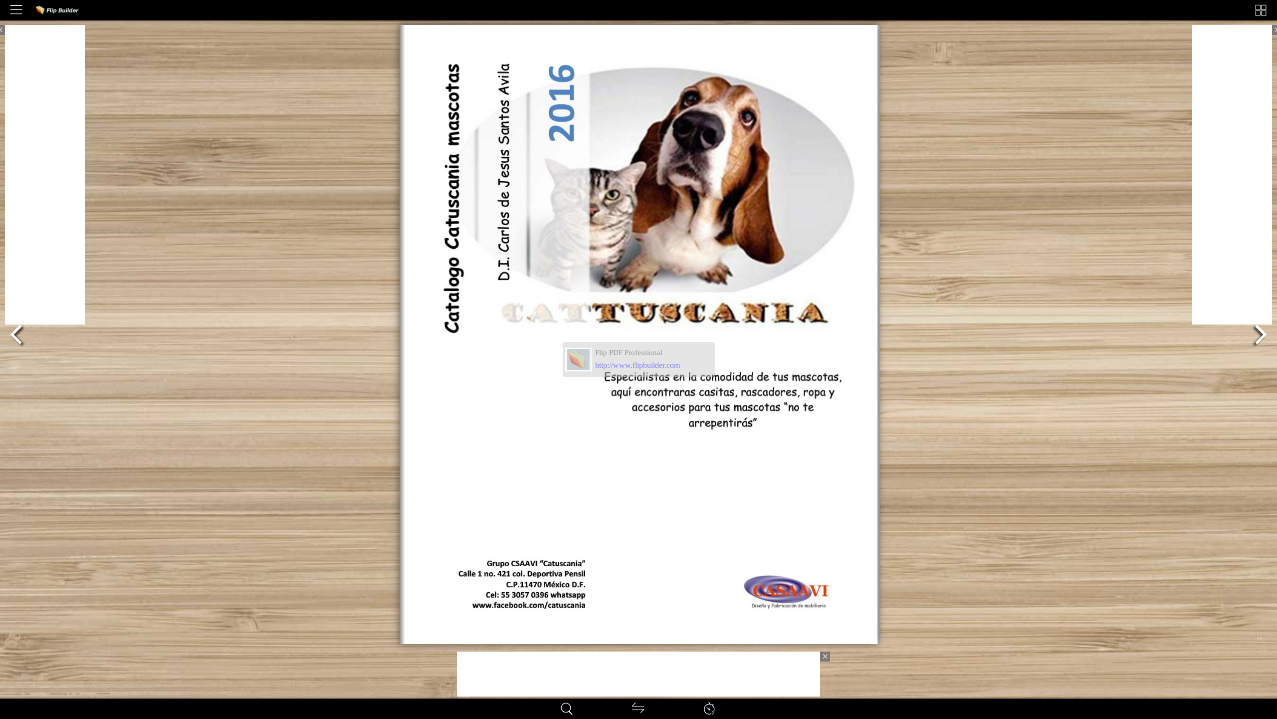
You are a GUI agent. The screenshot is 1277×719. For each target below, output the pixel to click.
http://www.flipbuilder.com (637, 365)
